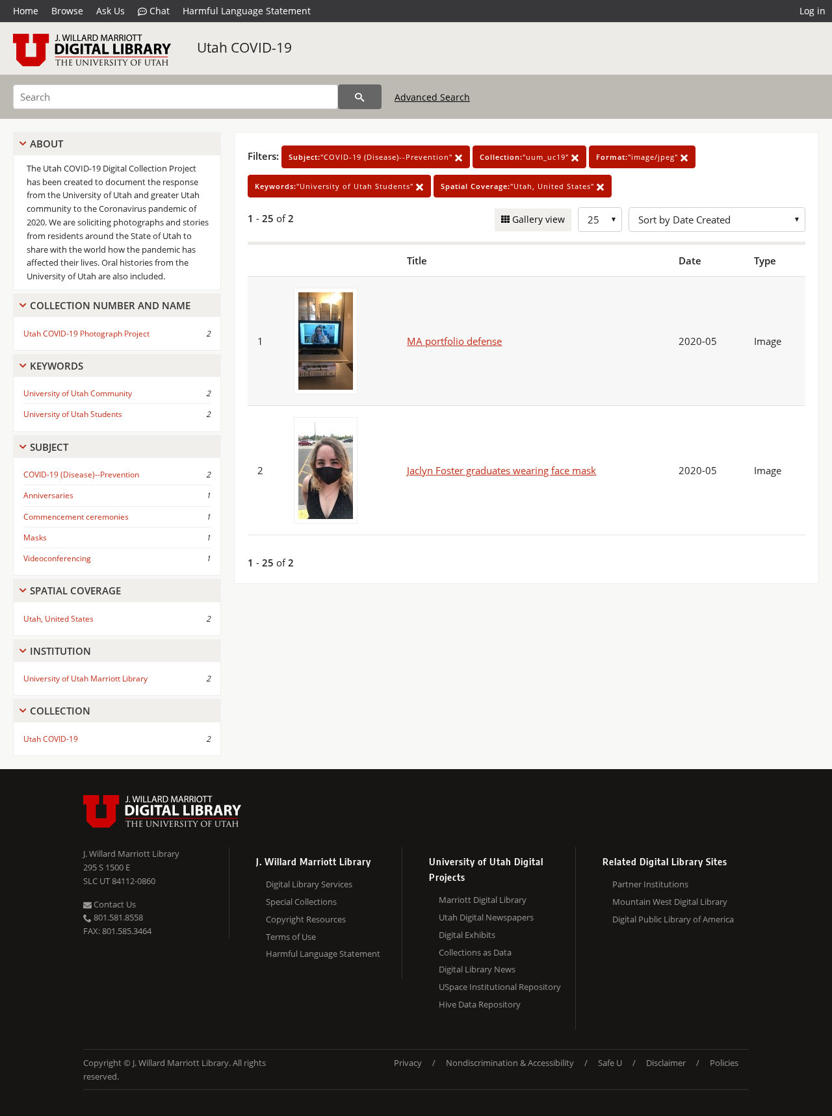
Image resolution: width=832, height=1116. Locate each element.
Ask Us (110, 11)
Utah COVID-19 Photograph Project (86, 333)
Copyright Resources (306, 919)
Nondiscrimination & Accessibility (510, 1063)
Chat (158, 11)
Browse (67, 11)
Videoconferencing (57, 558)
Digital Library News (477, 969)
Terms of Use (291, 937)
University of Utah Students (72, 414)
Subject (49, 446)
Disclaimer (666, 1063)
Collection (60, 710)
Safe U (610, 1063)
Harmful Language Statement (247, 11)
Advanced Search (432, 97)
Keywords (56, 365)
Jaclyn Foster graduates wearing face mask (501, 470)
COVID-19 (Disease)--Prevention (81, 474)
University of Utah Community (77, 393)
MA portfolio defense (454, 341)
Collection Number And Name (110, 305)
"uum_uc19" (525, 157)
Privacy (408, 1063)
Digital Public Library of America (673, 919)
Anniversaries (48, 495)
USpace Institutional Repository (500, 987)
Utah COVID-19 (244, 47)
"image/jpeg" (638, 157)
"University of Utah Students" (335, 186)
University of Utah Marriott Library (85, 678)
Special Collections (301, 901)
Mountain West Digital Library (669, 901)
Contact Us (114, 904)
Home (25, 11)
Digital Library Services (309, 884)
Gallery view (537, 219)
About (46, 143)
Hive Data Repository (480, 1004)
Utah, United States (58, 618)
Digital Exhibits (467, 935)
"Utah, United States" (519, 186)
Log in (813, 11)
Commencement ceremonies (76, 516)
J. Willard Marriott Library (131, 853)
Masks (35, 537)
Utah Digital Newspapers (486, 917)
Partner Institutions (650, 884)
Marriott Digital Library (482, 900)
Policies (724, 1063)
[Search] (360, 96)
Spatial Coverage (75, 590)
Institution (60, 650)
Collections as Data (475, 952)
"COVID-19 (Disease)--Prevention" (372, 157)
